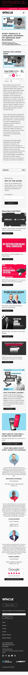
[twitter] (15, 655)
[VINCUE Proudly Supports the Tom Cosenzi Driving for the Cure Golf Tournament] (14, 271)
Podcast (16, 43)
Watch (19, 44)
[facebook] (6, 655)
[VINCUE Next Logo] (21, 661)
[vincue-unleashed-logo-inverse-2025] (7, 661)
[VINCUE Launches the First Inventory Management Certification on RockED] (14, 348)
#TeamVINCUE (11, 43)
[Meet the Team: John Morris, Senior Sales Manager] (14, 322)
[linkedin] (9, 655)
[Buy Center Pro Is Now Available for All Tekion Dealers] (14, 245)
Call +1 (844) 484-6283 (7, 642)
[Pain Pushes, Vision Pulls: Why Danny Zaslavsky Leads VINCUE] (14, 297)
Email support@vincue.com (8, 644)
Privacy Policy (5, 646)
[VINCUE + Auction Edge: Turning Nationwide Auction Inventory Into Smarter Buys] (14, 219)
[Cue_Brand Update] (14, 369)
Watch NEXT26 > (7, 5)
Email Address (9, 194)
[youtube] (12, 655)
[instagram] (3, 655)
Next (23, 170)
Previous (6, 170)
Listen (15, 44)
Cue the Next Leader (9, 44)
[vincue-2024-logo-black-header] (7, 12)
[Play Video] (14, 61)
